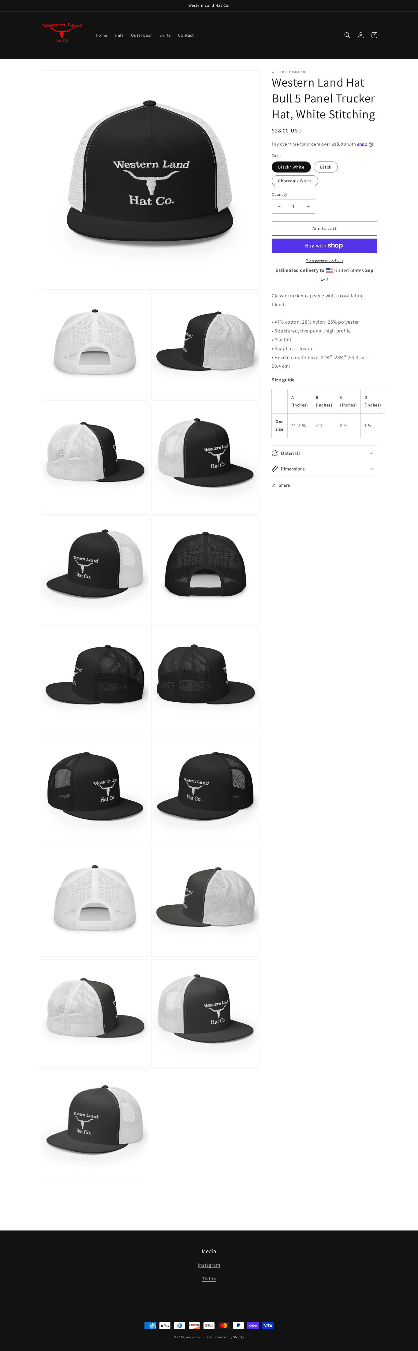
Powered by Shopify (229, 1337)
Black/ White (291, 167)
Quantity (279, 194)
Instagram (209, 1265)
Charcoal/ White (295, 181)
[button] (347, 35)
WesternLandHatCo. (200, 1337)
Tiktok (209, 1278)
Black (325, 167)
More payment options (324, 260)
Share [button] (284, 485)
